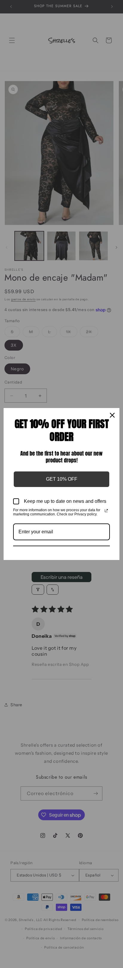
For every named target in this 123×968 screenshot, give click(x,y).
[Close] (112, 415)
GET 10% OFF (61, 479)
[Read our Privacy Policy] (106, 510)
